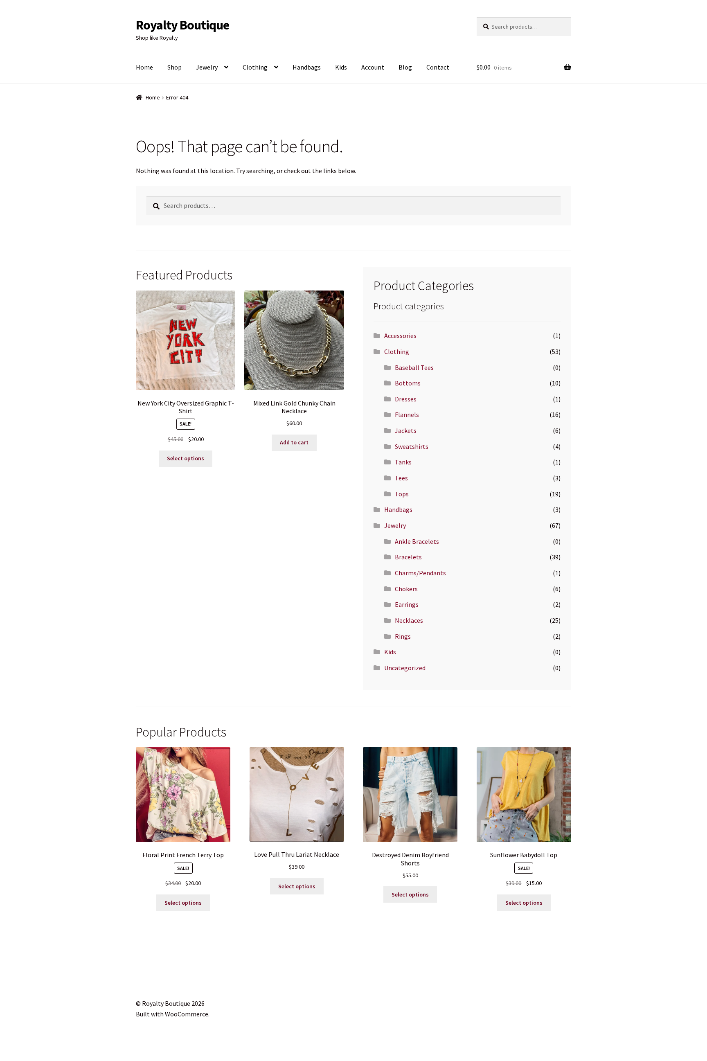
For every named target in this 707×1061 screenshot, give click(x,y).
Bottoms (408, 383)
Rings (403, 636)
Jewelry (207, 67)
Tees (401, 478)
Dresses (406, 399)
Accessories (400, 335)
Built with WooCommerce (172, 1014)
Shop (174, 67)
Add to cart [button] (294, 442)
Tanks (403, 462)
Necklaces (409, 620)
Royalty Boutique (182, 25)
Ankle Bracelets (417, 541)
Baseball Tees (414, 367)
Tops (402, 494)
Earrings (407, 604)
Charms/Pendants (420, 573)
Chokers (406, 589)
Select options (185, 458)
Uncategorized (405, 668)
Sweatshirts (411, 446)
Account (372, 67)
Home (144, 67)
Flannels (407, 414)
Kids (341, 67)
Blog (405, 67)
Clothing (255, 67)
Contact (437, 67)
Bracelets (408, 557)
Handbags (307, 67)
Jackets (406, 430)
